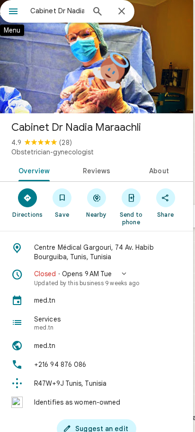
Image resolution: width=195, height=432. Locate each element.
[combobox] (57, 11)
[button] (96, 278)
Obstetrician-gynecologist (52, 152)
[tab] (32, 170)
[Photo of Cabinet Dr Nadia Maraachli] (96, 56)
